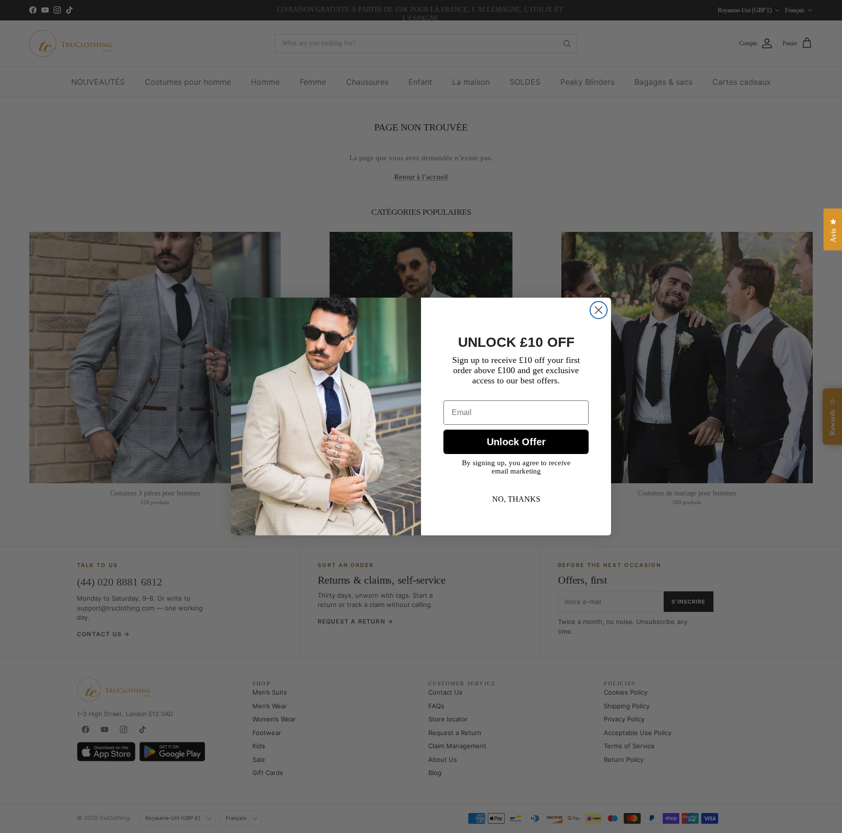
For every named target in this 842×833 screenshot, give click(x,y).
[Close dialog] (598, 310)
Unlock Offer (516, 441)
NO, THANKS (516, 499)
